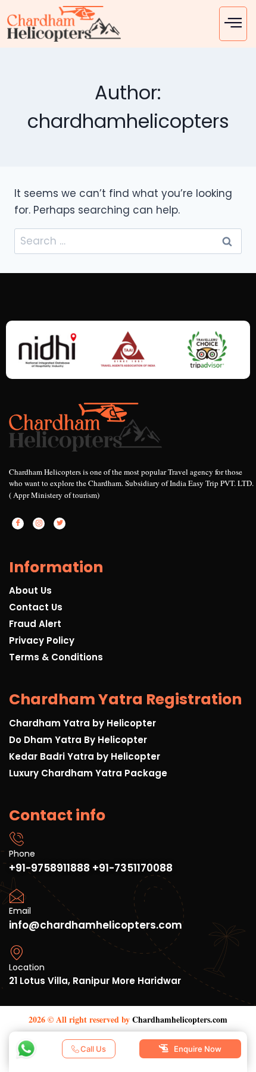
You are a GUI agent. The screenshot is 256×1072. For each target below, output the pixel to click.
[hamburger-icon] (233, 24)
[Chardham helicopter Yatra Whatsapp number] (26, 1048)
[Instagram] (39, 523)
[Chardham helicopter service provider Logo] (64, 24)
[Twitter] (59, 523)
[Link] (132, 484)
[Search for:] (128, 241)
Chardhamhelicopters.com (179, 1019)
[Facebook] (18, 523)
